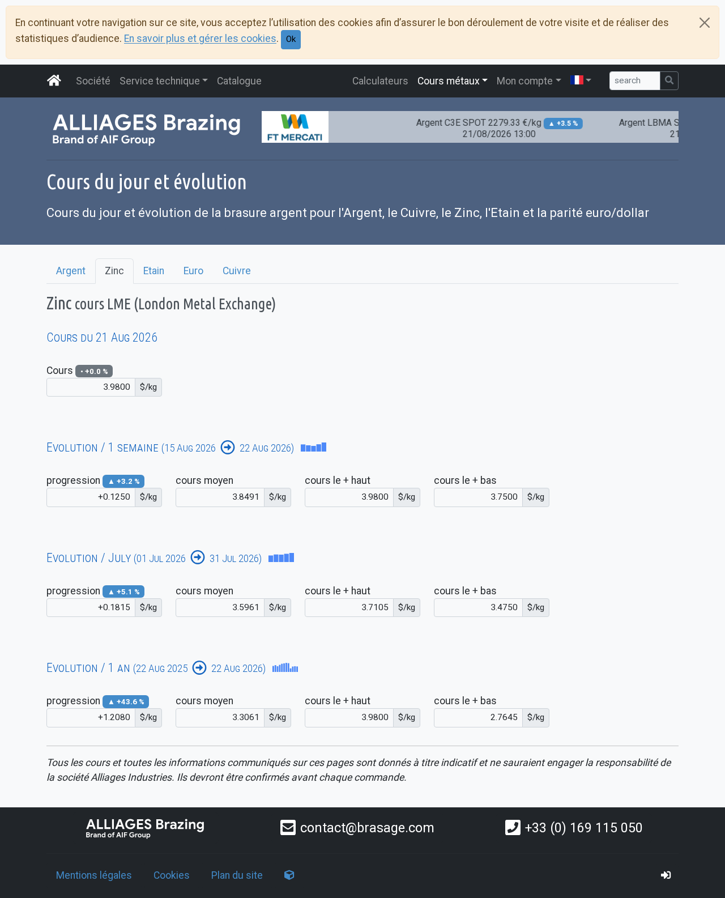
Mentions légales (94, 875)
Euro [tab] (193, 270)
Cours (77, 370)
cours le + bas (465, 480)
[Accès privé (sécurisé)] (666, 875)
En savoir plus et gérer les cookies (200, 39)
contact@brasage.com (367, 828)
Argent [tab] (71, 270)
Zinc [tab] (114, 270)
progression (93, 480)
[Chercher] (669, 80)
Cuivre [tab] (237, 270)
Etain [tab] (153, 270)
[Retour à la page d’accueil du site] (54, 81)
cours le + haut (337, 480)
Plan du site (237, 875)
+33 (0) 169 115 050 (584, 828)
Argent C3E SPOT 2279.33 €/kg (488, 128)
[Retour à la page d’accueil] (145, 828)
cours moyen (204, 480)
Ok (291, 39)
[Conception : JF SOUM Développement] (289, 875)
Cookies (171, 875)
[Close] (704, 22)
